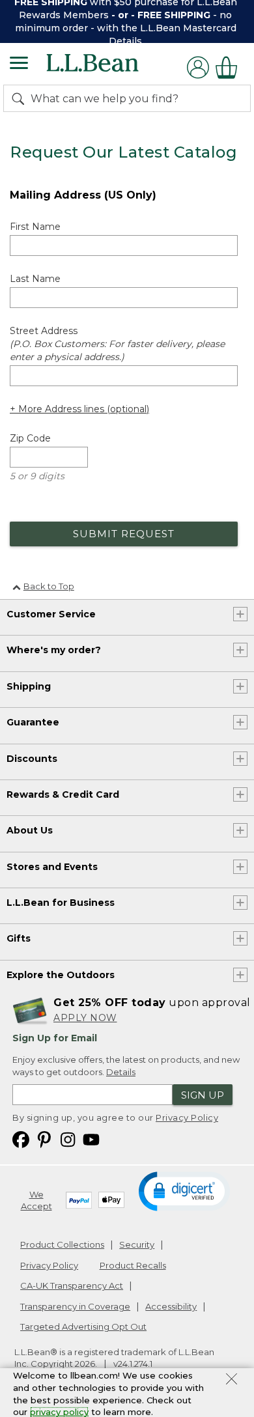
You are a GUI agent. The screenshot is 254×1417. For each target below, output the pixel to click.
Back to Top (48, 586)
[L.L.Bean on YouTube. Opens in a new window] (91, 1138)
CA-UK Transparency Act (71, 1285)
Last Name (35, 279)
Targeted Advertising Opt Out (83, 1326)
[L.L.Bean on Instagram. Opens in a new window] (67, 1138)
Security (136, 1244)
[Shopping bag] (230, 67)
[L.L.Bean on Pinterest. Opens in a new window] (44, 1138)
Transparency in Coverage (75, 1306)
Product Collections (62, 1244)
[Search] (21, 98)
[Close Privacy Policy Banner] (231, 1380)
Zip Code (30, 438)
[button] (184, 1190)
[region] (127, 21)
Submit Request (124, 533)
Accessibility (171, 1306)
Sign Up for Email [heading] (54, 1038)
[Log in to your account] (198, 67)
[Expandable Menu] (19, 64)
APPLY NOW (85, 1018)
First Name (35, 226)
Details (125, 41)
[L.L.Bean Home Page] (110, 67)
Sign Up (202, 1095)
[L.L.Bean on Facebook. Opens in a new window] (20, 1138)
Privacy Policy (187, 1117)
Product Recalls (133, 1265)
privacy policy (59, 1412)
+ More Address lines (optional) (79, 409)
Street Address (117, 344)
